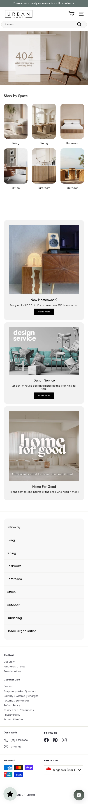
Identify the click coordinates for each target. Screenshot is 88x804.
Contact (9, 686)
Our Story (9, 662)
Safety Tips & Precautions (19, 710)
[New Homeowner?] (44, 259)
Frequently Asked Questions (20, 691)
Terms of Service (13, 719)
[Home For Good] (44, 446)
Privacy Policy (12, 715)
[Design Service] (44, 351)
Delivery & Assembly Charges (21, 696)
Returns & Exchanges (16, 700)
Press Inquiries (12, 671)
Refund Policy (12, 705)
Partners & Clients (14, 666)
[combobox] (44, 24)
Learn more (44, 311)
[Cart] (71, 13)
